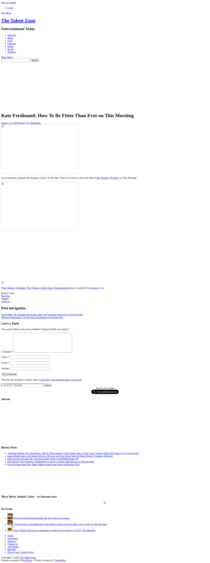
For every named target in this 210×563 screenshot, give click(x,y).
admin (38, 123)
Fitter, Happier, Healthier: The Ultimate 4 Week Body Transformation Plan (37, 288)
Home (10, 535)
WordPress (27, 560)
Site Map (11, 549)
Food (9, 41)
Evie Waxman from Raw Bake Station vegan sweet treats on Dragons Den (43, 464)
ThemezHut (60, 560)
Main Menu (7, 57)
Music (10, 38)
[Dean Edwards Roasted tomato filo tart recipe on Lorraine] (10, 518)
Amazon (95, 288)
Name (5, 357)
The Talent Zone (18, 20)
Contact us (12, 544)
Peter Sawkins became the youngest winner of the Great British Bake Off (42, 459)
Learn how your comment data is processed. (60, 379)
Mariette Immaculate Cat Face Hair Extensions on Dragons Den (32, 317)
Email (5, 362)
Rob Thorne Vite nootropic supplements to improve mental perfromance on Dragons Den (50, 461)
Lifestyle (11, 43)
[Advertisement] (105, 85)
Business (11, 52)
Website (5, 368)
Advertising (13, 546)
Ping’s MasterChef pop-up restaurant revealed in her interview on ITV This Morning (54, 530)
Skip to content (8, 2)
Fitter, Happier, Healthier (107, 178)
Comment (7, 351)
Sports (10, 46)
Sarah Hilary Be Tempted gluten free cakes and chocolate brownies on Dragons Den (42, 314)
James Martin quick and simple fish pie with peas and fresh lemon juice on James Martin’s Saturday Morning (60, 456)
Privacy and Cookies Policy (20, 552)
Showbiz (11, 35)
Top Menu (6, 13)
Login (10, 7)
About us (11, 541)
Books (10, 49)
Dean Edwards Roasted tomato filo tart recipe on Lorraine (42, 518)
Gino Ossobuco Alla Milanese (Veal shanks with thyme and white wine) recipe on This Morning (60, 524)
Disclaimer (12, 538)
